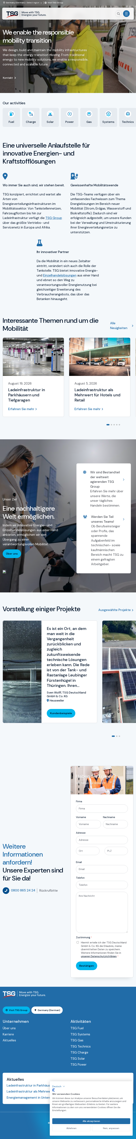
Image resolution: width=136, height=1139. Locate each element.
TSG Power (78, 1064)
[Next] (130, 424)
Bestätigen (86, 965)
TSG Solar (77, 1058)
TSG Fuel (77, 1028)
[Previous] (125, 424)
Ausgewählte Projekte (114, 610)
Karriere (8, 1034)
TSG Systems (80, 1034)
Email (79, 862)
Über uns (12, 553)
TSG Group (53, 218)
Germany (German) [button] (49, 1010)
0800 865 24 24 (23, 890)
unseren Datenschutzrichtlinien (99, 956)
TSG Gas (76, 1040)
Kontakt (8, 78)
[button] (58, 1086)
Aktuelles (9, 1040)
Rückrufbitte (48, 890)
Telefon (80, 877)
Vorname (81, 817)
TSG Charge (79, 1052)
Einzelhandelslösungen (59, 275)
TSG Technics (80, 1046)
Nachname (109, 817)
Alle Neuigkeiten (118, 325)
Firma (79, 801)
